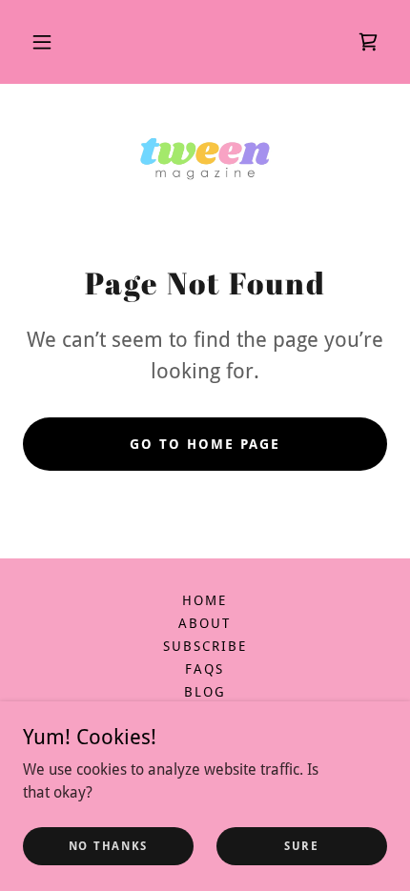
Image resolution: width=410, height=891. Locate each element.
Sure (301, 845)
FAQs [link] (204, 669)
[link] (368, 42)
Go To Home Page (205, 444)
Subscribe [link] (205, 646)
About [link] (204, 623)
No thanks (108, 845)
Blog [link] (205, 691)
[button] (42, 42)
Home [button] (204, 600)
